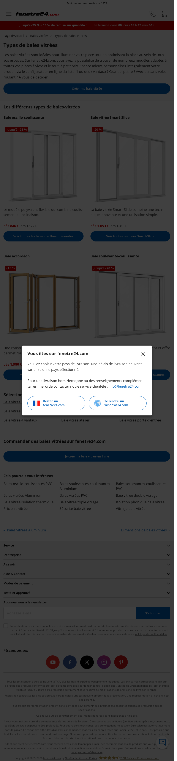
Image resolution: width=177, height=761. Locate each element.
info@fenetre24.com (125, 386)
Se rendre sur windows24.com (116, 403)
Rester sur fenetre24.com (54, 403)
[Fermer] (143, 354)
